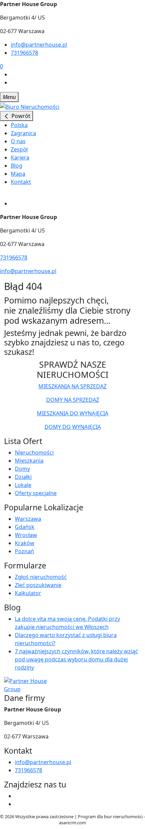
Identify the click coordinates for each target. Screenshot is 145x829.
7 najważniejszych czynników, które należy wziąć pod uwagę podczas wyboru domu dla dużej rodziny (76, 659)
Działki (23, 477)
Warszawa (28, 518)
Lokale (23, 485)
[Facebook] (13, 74)
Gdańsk (24, 527)
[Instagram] (13, 82)
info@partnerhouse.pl (39, 44)
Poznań (24, 551)
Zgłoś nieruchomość (41, 577)
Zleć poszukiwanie (38, 585)
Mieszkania (29, 460)
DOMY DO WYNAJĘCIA (73, 427)
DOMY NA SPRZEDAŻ (72, 400)
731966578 (24, 52)
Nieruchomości (34, 452)
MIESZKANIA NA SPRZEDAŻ (72, 386)
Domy (22, 468)
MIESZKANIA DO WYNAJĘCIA (72, 413)
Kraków (24, 543)
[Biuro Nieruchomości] (29, 106)
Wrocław (26, 535)
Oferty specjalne (36, 493)
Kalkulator (28, 593)
